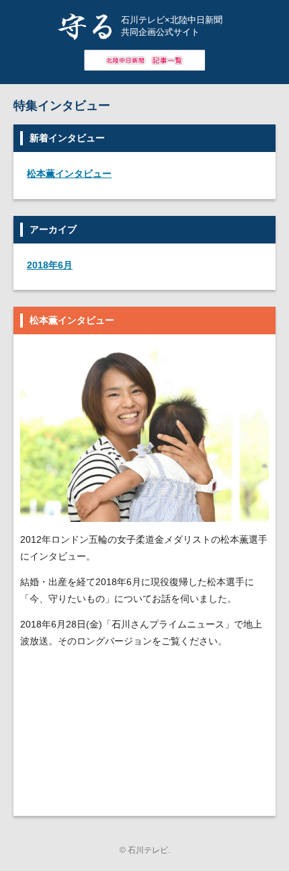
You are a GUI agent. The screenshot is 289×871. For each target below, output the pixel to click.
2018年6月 (50, 265)
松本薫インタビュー (69, 173)
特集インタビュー (61, 105)
